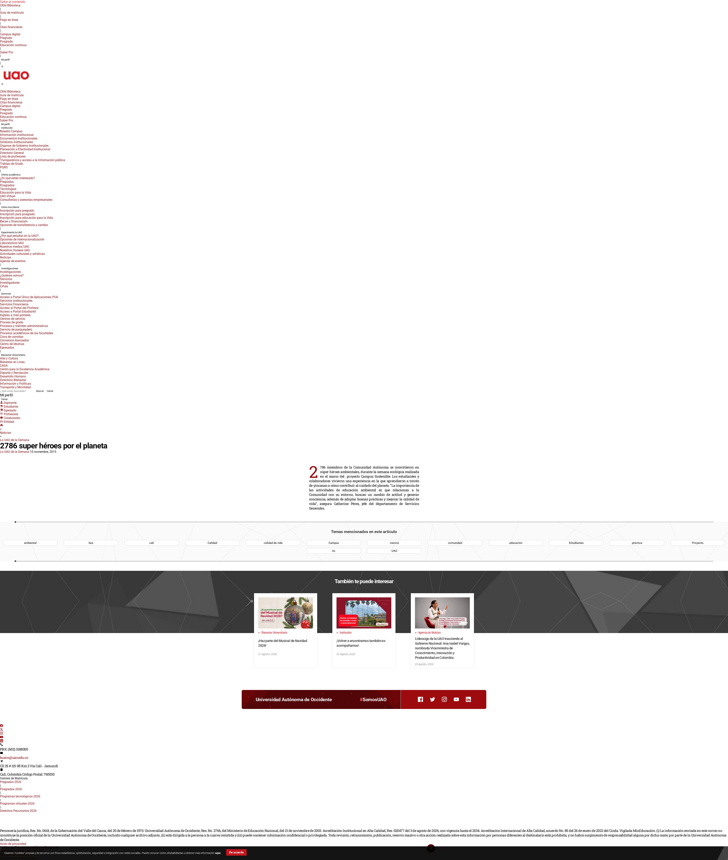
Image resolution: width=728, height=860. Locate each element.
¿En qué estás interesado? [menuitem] (17, 178)
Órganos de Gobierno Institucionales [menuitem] (24, 145)
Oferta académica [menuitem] (10, 174)
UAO (394, 551)
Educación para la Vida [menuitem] (15, 192)
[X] (1, 730)
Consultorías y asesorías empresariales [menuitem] (26, 200)
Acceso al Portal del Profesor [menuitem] (19, 308)
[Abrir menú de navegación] (6, 85)
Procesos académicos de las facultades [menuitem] (26, 333)
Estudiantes (576, 543)
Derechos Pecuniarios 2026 (18, 811)
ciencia (394, 543)
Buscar (40, 391)
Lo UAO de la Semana (14, 440)
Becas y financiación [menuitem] (14, 221)
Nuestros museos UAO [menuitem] (15, 250)
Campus (334, 543)
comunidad (455, 543)
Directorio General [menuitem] (12, 153)
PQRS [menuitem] (4, 167)
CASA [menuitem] (4, 365)
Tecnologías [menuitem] (8, 189)
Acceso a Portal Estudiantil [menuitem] (18, 311)
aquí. (218, 852)
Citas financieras (11, 27)
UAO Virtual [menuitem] (7, 196)
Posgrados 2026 (11, 789)
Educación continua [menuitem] (13, 45)
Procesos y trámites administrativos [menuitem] (24, 326)
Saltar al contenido (12, 2)
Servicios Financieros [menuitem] (14, 304)
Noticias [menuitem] (5, 257)
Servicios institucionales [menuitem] (16, 300)
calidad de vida (273, 543)
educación (515, 543)
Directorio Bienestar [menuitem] (13, 380)
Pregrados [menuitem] (7, 181)
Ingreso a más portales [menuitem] (15, 315)
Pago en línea (9, 20)
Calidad (212, 543)
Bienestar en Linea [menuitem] (12, 362)
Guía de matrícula (12, 12)
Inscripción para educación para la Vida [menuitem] (26, 218)
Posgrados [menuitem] (7, 185)
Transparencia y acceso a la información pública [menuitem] (32, 160)
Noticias (5, 433)
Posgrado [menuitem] (6, 41)
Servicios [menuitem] (6, 279)
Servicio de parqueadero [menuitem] (16, 329)
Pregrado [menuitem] (6, 38)
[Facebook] (1, 726)
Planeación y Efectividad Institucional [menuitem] (25, 149)
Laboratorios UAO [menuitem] (12, 243)
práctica (637, 543)
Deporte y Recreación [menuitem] (14, 373)
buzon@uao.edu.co (14, 757)
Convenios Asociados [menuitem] (14, 340)
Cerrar (50, 391)
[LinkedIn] (1, 741)
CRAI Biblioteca (10, 5)
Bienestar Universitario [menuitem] (13, 355)
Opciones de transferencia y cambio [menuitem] (24, 225)
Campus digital (10, 34)
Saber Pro (6, 52)
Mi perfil (5, 59)
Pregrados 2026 (10, 782)
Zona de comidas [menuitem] (11, 337)
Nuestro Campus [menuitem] (11, 131)
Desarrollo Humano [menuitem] (13, 376)
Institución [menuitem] (7, 127)
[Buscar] (2, 67)
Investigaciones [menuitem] (9, 268)
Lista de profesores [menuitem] (13, 156)
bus (91, 543)
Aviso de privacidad (13, 844)
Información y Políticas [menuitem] (15, 383)
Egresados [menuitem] (7, 347)
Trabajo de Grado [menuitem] (11, 163)
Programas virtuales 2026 (17, 803)
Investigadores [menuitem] (10, 282)
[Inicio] (1, 425)
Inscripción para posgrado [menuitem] (17, 214)
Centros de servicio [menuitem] (12, 319)
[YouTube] (1, 737)
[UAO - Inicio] (16, 81)
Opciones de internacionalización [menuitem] (22, 239)
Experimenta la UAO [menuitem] (11, 232)
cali (151, 543)
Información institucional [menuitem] (17, 135)
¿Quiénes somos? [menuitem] (12, 275)
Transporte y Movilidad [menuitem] (15, 387)
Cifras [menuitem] (4, 286)
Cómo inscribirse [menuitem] (10, 207)
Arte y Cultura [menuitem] (9, 358)
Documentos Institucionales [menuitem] (18, 138)
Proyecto (698, 543)
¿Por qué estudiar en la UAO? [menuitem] (19, 236)
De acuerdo (236, 852)
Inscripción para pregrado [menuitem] (17, 210)
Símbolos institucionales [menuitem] (16, 142)
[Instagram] (1, 734)
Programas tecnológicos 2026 (20, 796)
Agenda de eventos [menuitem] (12, 261)
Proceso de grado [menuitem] (11, 322)
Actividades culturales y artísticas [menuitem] (22, 254)
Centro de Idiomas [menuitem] (12, 344)
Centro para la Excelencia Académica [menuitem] (24, 369)
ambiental (30, 543)
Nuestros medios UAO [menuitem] (14, 246)
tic (333, 551)
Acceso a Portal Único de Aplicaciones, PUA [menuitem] (29, 297)
